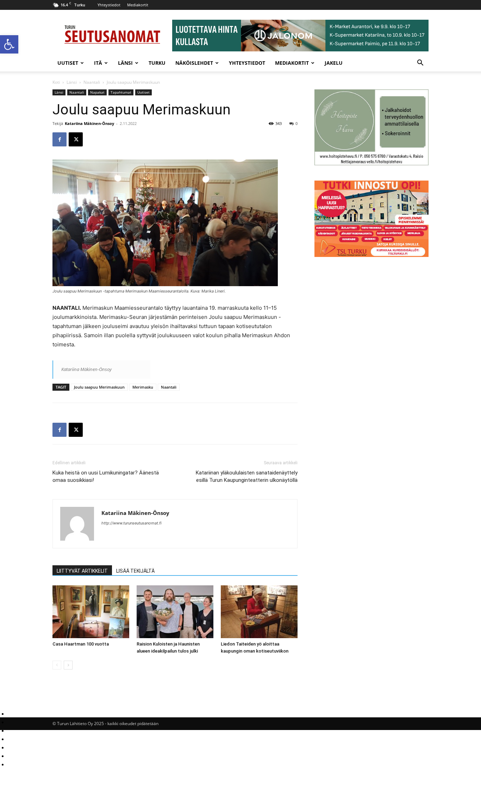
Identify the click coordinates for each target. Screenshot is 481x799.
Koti (56, 82)
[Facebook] (59, 139)
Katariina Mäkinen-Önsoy (89, 123)
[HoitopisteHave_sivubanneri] (371, 163)
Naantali (91, 82)
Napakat (97, 92)
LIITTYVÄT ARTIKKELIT (82, 571)
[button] (9, 44)
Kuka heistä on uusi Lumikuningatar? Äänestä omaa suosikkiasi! (105, 476)
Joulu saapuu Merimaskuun (99, 387)
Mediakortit (137, 4)
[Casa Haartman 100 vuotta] (90, 611)
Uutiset (67, 62)
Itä (98, 62)
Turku (157, 62)
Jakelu (334, 62)
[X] (76, 139)
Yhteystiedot (109, 4)
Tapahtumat (121, 92)
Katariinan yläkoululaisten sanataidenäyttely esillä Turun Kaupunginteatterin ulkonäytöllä (247, 476)
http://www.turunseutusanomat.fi (131, 523)
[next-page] (68, 665)
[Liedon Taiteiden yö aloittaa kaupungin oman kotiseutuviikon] (259, 611)
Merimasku (142, 387)
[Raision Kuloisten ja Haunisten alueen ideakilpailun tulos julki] (175, 611)
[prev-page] (56, 665)
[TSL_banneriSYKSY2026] (371, 255)
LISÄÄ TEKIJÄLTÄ (135, 571)
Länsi (125, 62)
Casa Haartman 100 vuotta (80, 644)
